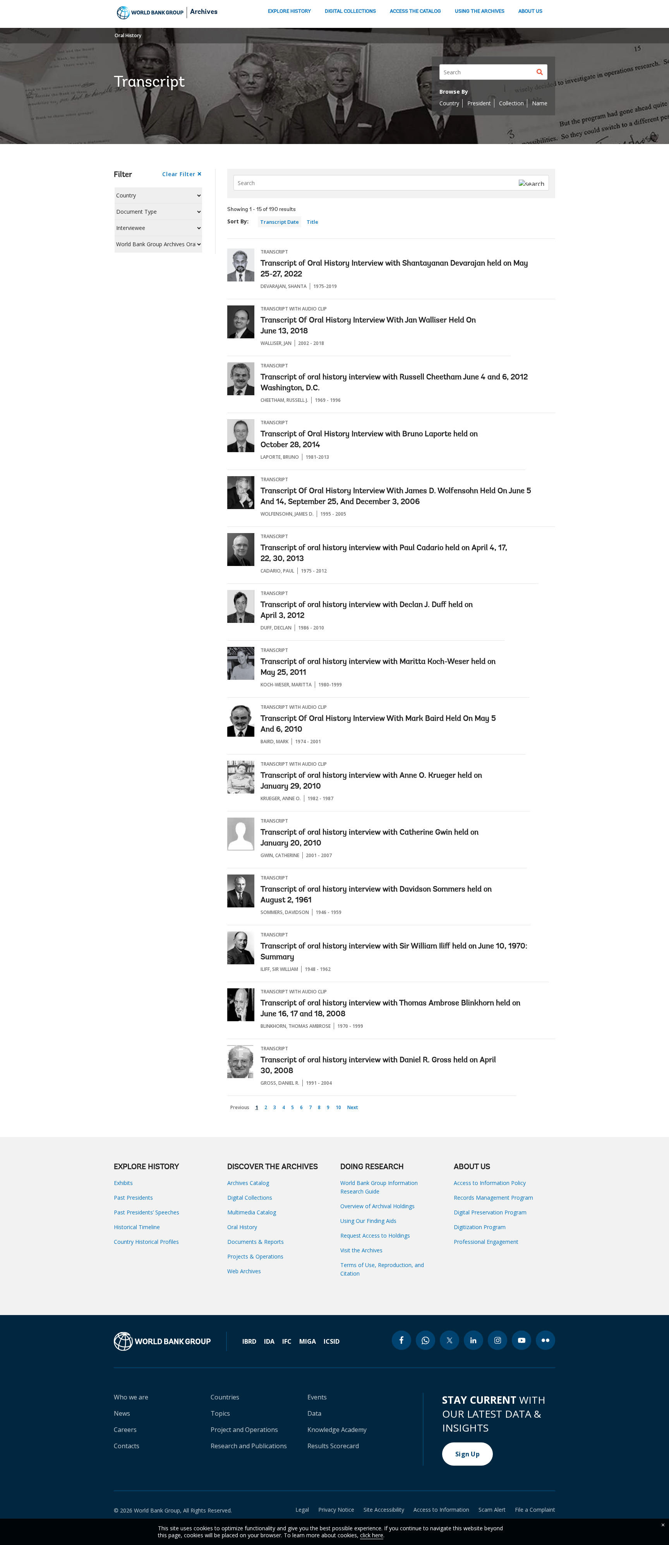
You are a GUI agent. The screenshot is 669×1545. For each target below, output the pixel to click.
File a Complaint (535, 1510)
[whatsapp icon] (425, 1340)
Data (314, 1413)
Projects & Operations (255, 1256)
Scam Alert (492, 1510)
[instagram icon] (497, 1340)
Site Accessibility (384, 1510)
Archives (204, 12)
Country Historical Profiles (146, 1241)
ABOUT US (530, 11)
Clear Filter (178, 174)
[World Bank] (170, 1341)
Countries (225, 1397)
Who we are (131, 1397)
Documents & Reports (255, 1241)
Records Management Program (493, 1197)
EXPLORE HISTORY (289, 11)
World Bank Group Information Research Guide (379, 1187)
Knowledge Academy (337, 1429)
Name (539, 103)
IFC (287, 1341)
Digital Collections (249, 1197)
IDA (269, 1341)
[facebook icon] (401, 1340)
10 (339, 1107)
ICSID (332, 1341)
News (122, 1413)
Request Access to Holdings (375, 1235)
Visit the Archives (361, 1250)
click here (371, 1535)
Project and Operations (244, 1429)
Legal (302, 1510)
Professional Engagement (486, 1241)
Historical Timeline (137, 1227)
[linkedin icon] (473, 1340)
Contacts (126, 1446)
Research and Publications (249, 1446)
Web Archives (244, 1271)
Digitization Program (480, 1227)
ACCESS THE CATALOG (415, 11)
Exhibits (123, 1183)
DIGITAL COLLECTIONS (350, 11)
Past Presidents (133, 1197)
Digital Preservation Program (490, 1212)
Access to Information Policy (490, 1183)
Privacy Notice (336, 1510)
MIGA (307, 1341)
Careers (125, 1429)
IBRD (249, 1341)
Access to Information (441, 1510)
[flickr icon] (545, 1340)
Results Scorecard (333, 1446)
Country (449, 103)
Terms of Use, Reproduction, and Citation (382, 1269)
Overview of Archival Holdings (377, 1206)
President (479, 103)
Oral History (128, 35)
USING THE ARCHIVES (479, 11)
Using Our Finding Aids (368, 1220)
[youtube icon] (521, 1340)
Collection (511, 103)
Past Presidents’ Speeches (146, 1212)
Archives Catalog (248, 1183)
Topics (220, 1413)
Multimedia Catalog (251, 1212)
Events (317, 1397)
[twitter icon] (449, 1340)
